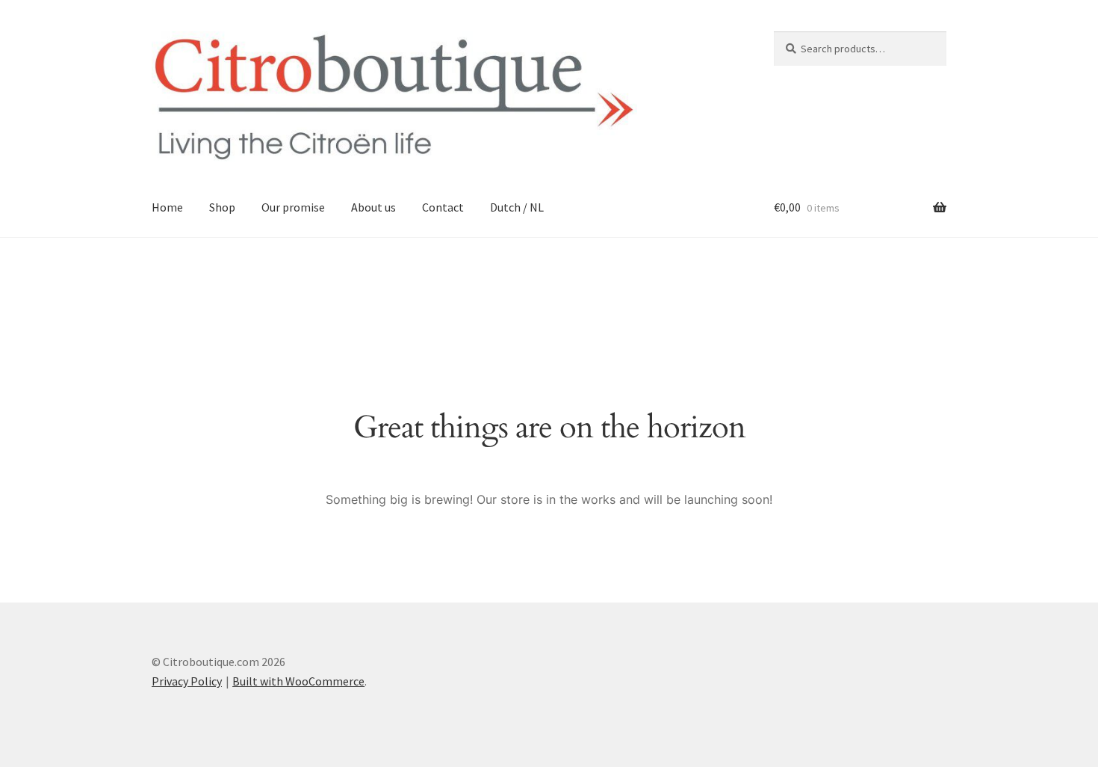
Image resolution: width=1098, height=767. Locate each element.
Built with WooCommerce (298, 681)
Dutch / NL (517, 207)
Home (167, 207)
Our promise (293, 207)
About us (373, 207)
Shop (222, 207)
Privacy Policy (187, 681)
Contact (443, 207)
